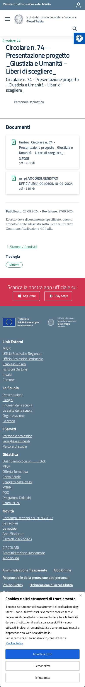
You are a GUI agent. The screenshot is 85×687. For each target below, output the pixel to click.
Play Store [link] (61, 295)
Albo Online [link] (62, 570)
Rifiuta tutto (42, 677)
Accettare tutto (42, 654)
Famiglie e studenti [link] (16, 441)
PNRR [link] (7, 487)
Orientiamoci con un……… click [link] (24, 461)
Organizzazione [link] (14, 415)
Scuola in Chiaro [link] (14, 364)
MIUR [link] (7, 348)
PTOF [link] (6, 466)
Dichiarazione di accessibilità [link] (51, 585)
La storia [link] (9, 420)
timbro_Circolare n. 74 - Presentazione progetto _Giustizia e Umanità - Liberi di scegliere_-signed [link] (46, 150)
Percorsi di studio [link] (15, 446)
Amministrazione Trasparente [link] (24, 552)
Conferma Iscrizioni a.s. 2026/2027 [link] (28, 517)
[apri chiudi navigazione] (7, 19)
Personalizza (42, 665)
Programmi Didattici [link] (17, 497)
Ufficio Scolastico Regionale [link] (22, 353)
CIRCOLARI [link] (11, 547)
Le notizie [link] (10, 528)
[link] (79, 38)
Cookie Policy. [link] (14, 643)
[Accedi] (78, 5)
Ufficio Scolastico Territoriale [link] (23, 358)
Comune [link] (9, 379)
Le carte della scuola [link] (17, 410)
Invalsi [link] (7, 374)
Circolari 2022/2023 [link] (17, 538)
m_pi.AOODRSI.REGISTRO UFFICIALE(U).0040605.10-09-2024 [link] (46, 181)
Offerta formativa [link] (15, 471)
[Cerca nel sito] (74, 29)
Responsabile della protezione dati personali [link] (36, 577)
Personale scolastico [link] (17, 435)
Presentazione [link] (13, 394)
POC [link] (6, 492)
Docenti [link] (14, 264)
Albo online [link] (11, 558)
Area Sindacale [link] (13, 533)
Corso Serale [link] (12, 476)
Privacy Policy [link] (13, 585)
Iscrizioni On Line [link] (15, 369)
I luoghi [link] (8, 399)
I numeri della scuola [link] (17, 405)
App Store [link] (29, 295)
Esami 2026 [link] (11, 502)
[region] (42, 639)
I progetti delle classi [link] (17, 482)
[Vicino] (80, 595)
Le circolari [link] (10, 523)
